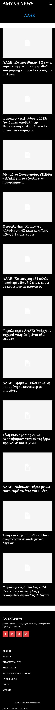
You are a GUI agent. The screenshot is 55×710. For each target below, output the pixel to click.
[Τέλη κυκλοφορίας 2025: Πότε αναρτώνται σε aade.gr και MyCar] (27, 516)
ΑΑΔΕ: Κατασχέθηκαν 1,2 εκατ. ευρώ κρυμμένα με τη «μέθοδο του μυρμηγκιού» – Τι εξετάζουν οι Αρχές (27, 68)
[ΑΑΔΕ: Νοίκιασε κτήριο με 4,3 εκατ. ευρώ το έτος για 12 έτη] (27, 467)
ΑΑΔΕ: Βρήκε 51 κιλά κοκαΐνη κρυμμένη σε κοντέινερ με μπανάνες (26, 387)
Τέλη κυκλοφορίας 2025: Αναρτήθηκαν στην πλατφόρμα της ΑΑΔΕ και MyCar (26, 439)
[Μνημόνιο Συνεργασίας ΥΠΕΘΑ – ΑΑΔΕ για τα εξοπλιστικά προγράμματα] (27, 155)
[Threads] (26, 634)
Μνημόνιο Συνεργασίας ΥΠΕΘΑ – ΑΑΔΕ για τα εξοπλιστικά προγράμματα (27, 178)
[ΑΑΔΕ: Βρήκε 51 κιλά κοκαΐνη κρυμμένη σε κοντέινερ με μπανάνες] (27, 363)
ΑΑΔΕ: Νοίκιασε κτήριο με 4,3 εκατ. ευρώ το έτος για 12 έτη (26, 489)
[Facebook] (5, 634)
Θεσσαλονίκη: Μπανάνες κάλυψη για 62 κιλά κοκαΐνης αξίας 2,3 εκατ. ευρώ (25, 230)
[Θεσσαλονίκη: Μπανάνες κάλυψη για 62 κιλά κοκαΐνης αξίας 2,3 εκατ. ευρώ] (27, 207)
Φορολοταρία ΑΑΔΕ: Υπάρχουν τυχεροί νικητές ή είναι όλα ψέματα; (27, 334)
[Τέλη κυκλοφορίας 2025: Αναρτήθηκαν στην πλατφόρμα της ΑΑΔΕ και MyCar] (27, 415)
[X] (19, 634)
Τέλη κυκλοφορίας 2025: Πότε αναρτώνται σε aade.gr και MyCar (26, 539)
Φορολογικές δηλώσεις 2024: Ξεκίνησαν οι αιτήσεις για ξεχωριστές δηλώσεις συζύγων (26, 591)
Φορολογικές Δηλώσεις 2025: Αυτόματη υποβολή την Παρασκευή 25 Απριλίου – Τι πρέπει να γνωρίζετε (25, 124)
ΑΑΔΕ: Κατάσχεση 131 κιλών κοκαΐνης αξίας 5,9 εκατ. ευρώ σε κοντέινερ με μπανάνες (26, 282)
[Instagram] (12, 634)
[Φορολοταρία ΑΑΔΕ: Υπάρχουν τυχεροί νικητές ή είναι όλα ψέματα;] (27, 311)
